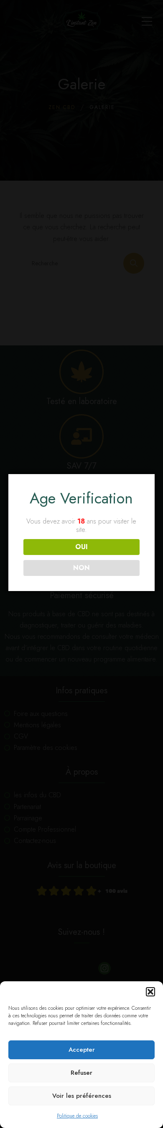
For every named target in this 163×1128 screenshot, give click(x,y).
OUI (81, 547)
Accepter (82, 1049)
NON (81, 568)
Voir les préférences (81, 1095)
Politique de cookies (77, 1116)
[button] (150, 992)
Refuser (81, 1072)
